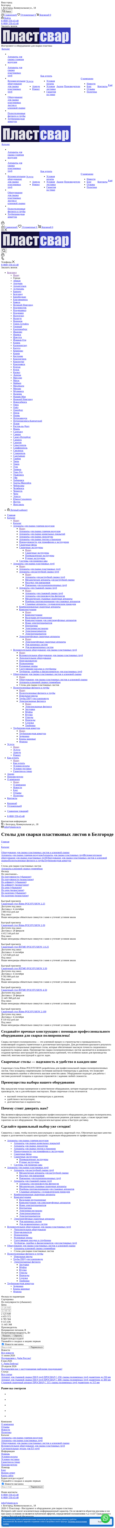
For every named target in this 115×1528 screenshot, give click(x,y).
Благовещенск (20, 299)
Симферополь (20, 448)
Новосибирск (20, 402)
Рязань (16, 429)
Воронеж (17, 321)
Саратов (17, 442)
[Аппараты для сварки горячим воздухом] (17, 54)
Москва (17, 388)
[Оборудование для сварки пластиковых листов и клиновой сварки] (17, 94)
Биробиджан (19, 297)
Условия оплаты (9, 1456)
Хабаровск (18, 480)
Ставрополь (19, 453)
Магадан (17, 377)
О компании (19, 784)
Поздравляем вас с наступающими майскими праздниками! (31, 1369)
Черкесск (17, 491)
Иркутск (17, 337)
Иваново (17, 332)
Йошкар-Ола (19, 340)
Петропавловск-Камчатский (27, 421)
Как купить (19, 763)
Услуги (16, 749)
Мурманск (18, 391)
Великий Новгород (23, 305)
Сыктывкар (19, 456)
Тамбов (17, 458)
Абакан (17, 280)
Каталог (17, 523)
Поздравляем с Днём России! (16, 1358)
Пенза (16, 413)
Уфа (15, 477)
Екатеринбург (20, 329)
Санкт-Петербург (22, 437)
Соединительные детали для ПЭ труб (20, 1448)
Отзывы (5, 1427)
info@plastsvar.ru (12, 827)
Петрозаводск (20, 418)
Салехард (18, 431)
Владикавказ (19, 310)
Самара (17, 434)
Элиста (17, 496)
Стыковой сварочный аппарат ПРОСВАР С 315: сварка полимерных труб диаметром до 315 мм (50, 1382)
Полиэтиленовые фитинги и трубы (37, 693)
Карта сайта (7, 1475)
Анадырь (17, 283)
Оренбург (18, 410)
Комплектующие (33, 615)
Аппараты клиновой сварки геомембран (22, 868)
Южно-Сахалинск (22, 499)
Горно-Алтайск (21, 324)
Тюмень (17, 469)
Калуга (16, 348)
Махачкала (18, 386)
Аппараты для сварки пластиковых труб (39, 569)
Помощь (5, 1454)
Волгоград (18, 315)
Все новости (7, 1353)
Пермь (16, 415)
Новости (5, 1429)
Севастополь (19, 445)
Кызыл (16, 372)
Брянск (16, 302)
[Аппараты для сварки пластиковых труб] (17, 65)
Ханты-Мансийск (22, 483)
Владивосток (20, 307)
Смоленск (18, 450)
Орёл (15, 407)
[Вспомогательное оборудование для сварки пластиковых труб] (17, 78)
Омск (16, 404)
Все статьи (6, 1374)
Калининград (20, 345)
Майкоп (17, 383)
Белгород (18, 294)
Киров (16, 353)
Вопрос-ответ (8, 1473)
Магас (16, 380)
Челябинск (18, 488)
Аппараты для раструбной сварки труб (45, 577)
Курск (16, 369)
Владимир (18, 313)
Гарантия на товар (10, 1462)
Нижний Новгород (23, 399)
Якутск (17, 501)
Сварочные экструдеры (37, 553)
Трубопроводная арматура (32, 733)
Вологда (17, 318)
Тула (15, 466)
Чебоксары (18, 485)
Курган (17, 367)
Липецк (17, 375)
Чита (15, 493)
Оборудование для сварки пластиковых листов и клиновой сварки (53, 679)
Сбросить (18, 1336)
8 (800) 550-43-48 (10, 20)
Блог (3, 1470)
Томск (16, 464)
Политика (6, 1432)
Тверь (16, 461)
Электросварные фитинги (38, 706)
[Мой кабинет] (2, 223)
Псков (16, 423)
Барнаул (17, 291)
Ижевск (17, 334)
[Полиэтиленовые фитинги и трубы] (17, 110)
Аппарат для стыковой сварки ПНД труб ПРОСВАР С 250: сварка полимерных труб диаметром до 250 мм (56, 1377)
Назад (16, 275)
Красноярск (19, 364)
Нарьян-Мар (19, 396)
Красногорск (19, 359)
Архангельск (19, 286)
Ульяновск (18, 475)
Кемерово (18, 350)
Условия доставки (10, 1459)
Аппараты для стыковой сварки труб (44, 593)
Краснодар (18, 361)
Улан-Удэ (17, 472)
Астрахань (18, 288)
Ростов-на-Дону (21, 426)
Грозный (17, 326)
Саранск (17, 439)
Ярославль (18, 504)
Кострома (18, 356)
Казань (16, 342)
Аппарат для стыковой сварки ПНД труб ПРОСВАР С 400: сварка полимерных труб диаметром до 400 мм (56, 1379)
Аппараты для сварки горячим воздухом (39, 531)
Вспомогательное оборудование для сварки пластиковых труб (51, 655)
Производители (9, 1464)
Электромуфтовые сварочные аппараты (45, 642)
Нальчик (17, 394)
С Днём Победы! (9, 1363)
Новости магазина (14, 1344)
